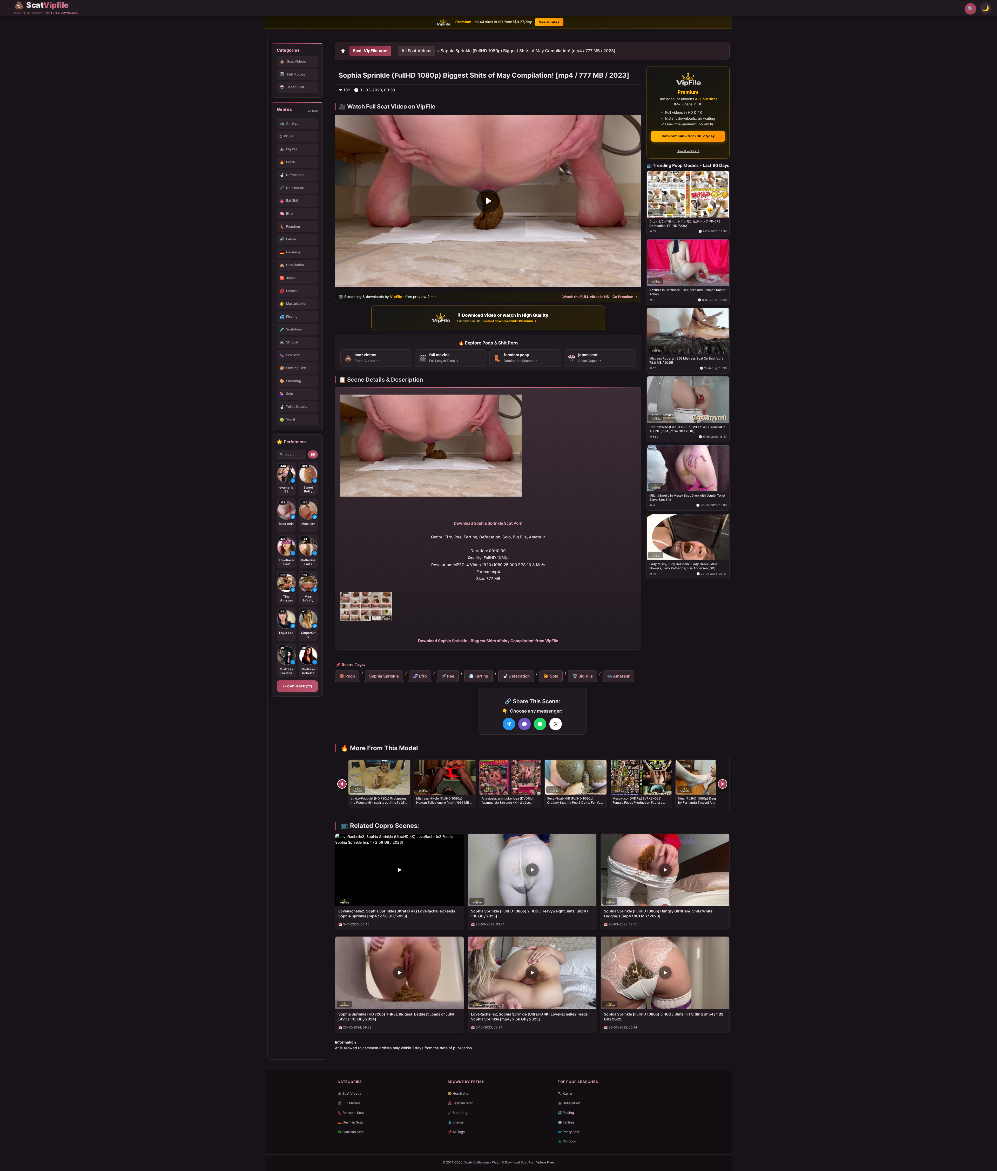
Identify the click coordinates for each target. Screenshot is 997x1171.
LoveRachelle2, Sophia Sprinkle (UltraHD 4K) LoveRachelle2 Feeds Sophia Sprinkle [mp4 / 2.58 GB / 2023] (396, 913)
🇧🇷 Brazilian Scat (351, 1132)
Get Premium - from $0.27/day (688, 136)
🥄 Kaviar (565, 1093)
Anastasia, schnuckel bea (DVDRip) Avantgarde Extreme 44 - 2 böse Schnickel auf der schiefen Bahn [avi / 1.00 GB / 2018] (509, 804)
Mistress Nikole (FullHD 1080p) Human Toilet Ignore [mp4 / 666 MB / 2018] (443, 802)
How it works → (688, 151)
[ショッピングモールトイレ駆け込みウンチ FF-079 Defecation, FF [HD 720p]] (688, 194)
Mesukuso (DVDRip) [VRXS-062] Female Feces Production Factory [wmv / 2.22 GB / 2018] (637, 802)
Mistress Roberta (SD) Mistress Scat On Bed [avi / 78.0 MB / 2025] (686, 360)
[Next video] (722, 784)
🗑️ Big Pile (582, 676)
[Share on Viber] (524, 724)
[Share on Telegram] (509, 724)
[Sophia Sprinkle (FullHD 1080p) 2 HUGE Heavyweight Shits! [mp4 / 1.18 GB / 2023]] (532, 870)
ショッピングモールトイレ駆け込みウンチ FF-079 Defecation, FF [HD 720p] (684, 223)
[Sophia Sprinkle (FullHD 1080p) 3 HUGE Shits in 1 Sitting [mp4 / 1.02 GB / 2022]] (665, 973)
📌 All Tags (456, 1132)
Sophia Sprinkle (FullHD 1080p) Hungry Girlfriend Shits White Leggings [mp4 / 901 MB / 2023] (658, 913)
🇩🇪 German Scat (350, 1122)
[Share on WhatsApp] (540, 724)
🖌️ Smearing (458, 1113)
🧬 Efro (420, 676)
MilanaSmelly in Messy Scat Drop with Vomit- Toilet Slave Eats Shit (687, 497)
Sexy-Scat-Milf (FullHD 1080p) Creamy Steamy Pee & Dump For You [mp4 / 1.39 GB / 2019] (574, 802)
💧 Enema (455, 1122)
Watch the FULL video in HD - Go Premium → (599, 297)
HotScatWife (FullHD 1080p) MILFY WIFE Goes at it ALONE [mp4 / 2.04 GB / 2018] (687, 429)
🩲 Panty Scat (569, 1132)
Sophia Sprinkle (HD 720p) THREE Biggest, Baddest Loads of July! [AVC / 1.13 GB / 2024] (396, 1016)
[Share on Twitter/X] (555, 724)
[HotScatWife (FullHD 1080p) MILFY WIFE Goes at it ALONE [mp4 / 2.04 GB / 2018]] (688, 399)
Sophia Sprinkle (384, 676)
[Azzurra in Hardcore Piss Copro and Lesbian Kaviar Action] (688, 262)
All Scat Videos (416, 50)
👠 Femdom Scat (351, 1113)
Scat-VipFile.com (370, 50)
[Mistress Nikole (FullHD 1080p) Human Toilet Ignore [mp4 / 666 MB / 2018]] (445, 777)
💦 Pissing (566, 1113)
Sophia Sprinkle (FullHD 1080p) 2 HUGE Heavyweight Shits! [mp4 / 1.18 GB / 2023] (529, 913)
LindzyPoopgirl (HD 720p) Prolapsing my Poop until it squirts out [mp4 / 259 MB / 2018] (379, 802)
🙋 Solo (551, 676)
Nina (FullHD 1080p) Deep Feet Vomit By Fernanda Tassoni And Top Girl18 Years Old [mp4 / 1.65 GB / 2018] (705, 802)
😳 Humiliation (459, 1093)
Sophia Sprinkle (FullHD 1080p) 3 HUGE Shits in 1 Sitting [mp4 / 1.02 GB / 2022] (663, 1016)
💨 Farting (478, 676)
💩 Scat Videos (349, 1093)
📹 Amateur (618, 676)
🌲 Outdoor (567, 1141)
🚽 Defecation (516, 676)
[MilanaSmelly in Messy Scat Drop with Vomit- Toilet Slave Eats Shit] (688, 468)
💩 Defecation (569, 1103)
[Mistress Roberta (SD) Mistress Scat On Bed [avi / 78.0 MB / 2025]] (688, 331)
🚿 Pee (447, 676)
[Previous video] (342, 784)
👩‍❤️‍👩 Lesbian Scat (460, 1103)
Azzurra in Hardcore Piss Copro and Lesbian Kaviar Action (687, 292)
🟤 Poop (347, 676)
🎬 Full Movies (349, 1103)
